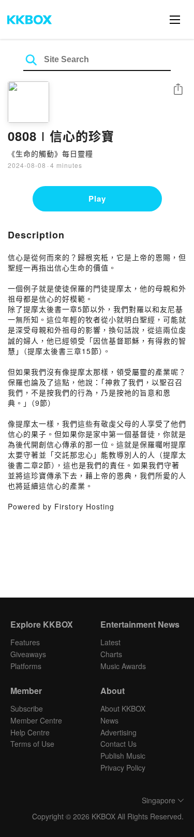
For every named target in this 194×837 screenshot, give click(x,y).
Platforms (25, 666)
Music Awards (123, 666)
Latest (110, 642)
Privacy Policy (122, 767)
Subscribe (26, 708)
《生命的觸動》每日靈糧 (50, 153)
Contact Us (118, 744)
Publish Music (122, 755)
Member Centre (36, 720)
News (109, 720)
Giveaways (28, 654)
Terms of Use (32, 744)
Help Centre (30, 732)
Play (97, 198)
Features (25, 642)
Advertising (118, 732)
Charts (111, 654)
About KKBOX (122, 708)
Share (178, 90)
